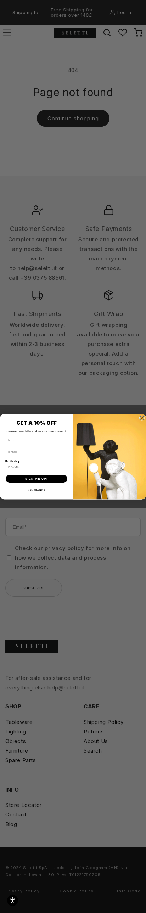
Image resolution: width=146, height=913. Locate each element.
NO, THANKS (36, 490)
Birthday (12, 460)
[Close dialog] (142, 418)
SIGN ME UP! (36, 478)
